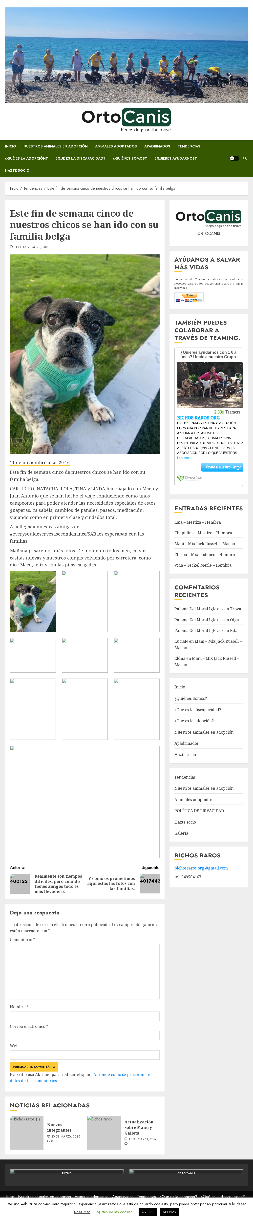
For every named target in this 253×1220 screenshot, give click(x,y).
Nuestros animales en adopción (55, 146)
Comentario (22, 939)
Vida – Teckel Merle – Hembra (203, 565)
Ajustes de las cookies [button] (114, 1212)
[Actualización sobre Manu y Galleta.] (104, 1133)
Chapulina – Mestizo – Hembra (203, 533)
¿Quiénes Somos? (130, 158)
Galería (181, 833)
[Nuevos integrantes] (26, 1133)
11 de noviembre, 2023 (32, 247)
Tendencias (189, 146)
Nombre (19, 1007)
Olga (234, 619)
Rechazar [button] (148, 1212)
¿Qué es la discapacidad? (80, 158)
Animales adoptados (116, 146)
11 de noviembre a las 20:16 (40, 462)
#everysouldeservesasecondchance (48, 534)
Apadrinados (157, 146)
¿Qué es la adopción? (26, 158)
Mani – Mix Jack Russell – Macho (204, 543)
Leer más (82, 1212)
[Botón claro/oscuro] (234, 158)
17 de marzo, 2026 (143, 1139)
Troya (235, 609)
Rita (233, 630)
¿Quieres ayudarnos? (175, 158)
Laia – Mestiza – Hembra (197, 522)
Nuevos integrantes (59, 1127)
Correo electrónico (29, 1026)
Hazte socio (17, 170)
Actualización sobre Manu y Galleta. (139, 1127)
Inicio (10, 146)
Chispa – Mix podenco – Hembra (204, 554)
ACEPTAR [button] (169, 1212)
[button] (245, 158)
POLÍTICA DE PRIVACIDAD (199, 810)
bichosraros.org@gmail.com (201, 868)
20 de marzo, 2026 (65, 1137)
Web (14, 1045)
